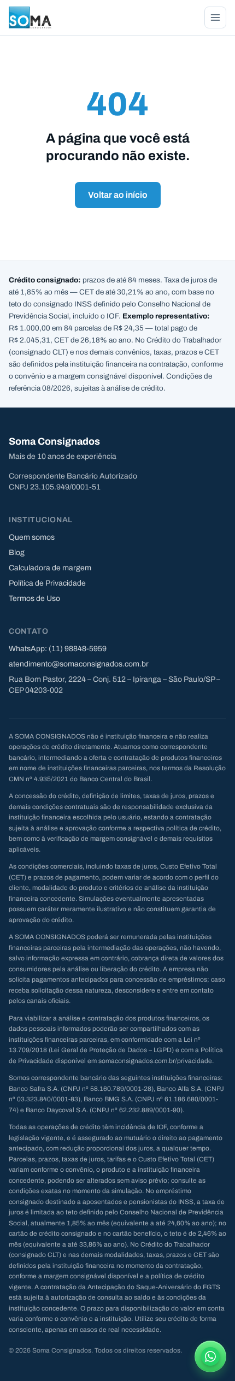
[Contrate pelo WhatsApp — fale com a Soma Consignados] (210, 1356)
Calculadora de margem (50, 568)
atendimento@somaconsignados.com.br (79, 664)
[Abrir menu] (215, 17)
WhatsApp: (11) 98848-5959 (58, 649)
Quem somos (32, 537)
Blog (17, 552)
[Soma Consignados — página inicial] (30, 17)
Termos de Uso (34, 598)
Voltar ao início (118, 194)
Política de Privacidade (47, 583)
